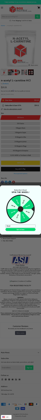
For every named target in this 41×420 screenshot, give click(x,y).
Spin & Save (20, 229)
